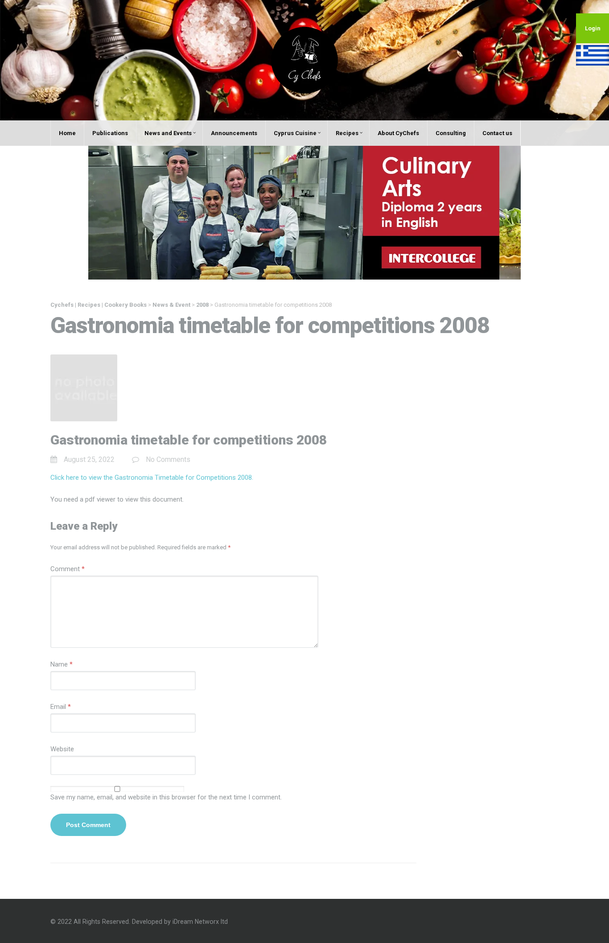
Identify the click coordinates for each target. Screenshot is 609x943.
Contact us (497, 133)
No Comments (168, 459)
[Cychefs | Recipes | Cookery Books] (304, 59)
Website (62, 749)
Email (60, 707)
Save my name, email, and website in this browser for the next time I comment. (166, 797)
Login (593, 28)
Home (67, 133)
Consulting (451, 133)
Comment (67, 569)
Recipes (347, 133)
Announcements (234, 133)
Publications (110, 133)
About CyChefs (398, 133)
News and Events (168, 133)
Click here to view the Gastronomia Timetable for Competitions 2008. (151, 478)
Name (61, 664)
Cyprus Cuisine (295, 133)
